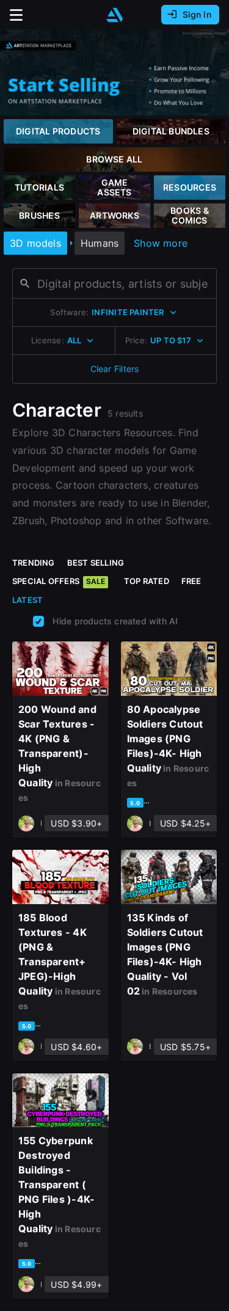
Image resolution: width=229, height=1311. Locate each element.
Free (191, 581)
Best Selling (96, 563)
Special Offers (58, 581)
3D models (35, 243)
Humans (99, 243)
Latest (27, 600)
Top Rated (146, 581)
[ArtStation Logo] (114, 15)
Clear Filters (114, 368)
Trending (33, 563)
